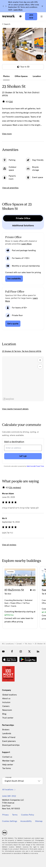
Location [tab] (37, 76)
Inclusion (6, 702)
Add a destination (14, 442)
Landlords (6, 733)
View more (7, 134)
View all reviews (9, 545)
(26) (11, 102)
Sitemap (38, 821)
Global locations (9, 695)
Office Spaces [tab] (21, 76)
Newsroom (7, 710)
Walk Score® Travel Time (35, 466)
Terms (15, 815)
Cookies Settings (9, 821)
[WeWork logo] (8, 16)
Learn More (17, 10)
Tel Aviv (28, 644)
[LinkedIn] (38, 651)
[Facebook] (12, 651)
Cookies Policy (27, 815)
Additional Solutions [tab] (23, 225)
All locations (8, 644)
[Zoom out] (40, 366)
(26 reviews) (15, 487)
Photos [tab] (6, 76)
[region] (23, 378)
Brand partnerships (11, 745)
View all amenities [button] (10, 188)
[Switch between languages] (20, 16)
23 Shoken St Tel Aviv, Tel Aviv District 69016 (21, 351)
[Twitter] (29, 651)
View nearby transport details (15, 409)
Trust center (7, 718)
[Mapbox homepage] (8, 398)
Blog (4, 714)
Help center (7, 765)
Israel (19, 644)
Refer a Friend (8, 737)
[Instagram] (20, 651)
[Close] (42, 6)
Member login (8, 761)
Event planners (9, 741)
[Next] (6, 6)
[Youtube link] (3, 651)
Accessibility (26, 821)
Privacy (5, 815)
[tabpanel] (23, 50)
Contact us (7, 757)
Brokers (5, 730)
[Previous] (3, 6)
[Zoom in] (40, 360)
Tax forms (6, 768)
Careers (5, 706)
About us (6, 698)
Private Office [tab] (23, 218)
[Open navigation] (41, 16)
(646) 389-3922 (9, 796)
